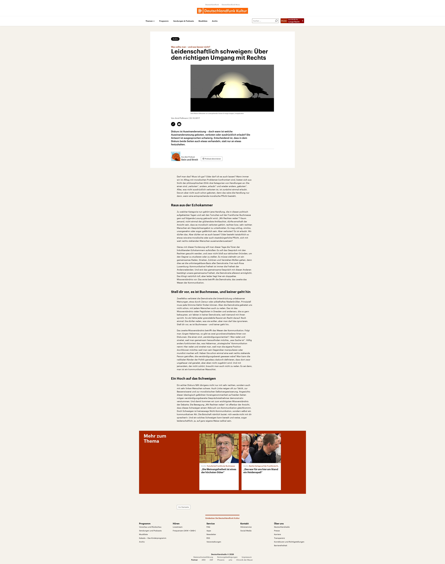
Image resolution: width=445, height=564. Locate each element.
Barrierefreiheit (280, 545)
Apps (209, 530)
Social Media (245, 530)
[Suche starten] (276, 21)
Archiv (215, 21)
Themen (149, 21)
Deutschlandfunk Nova (231, 5)
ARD (203, 560)
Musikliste (203, 21)
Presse (277, 530)
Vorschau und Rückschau (150, 527)
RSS (208, 538)
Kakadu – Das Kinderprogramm (152, 538)
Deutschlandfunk (212, 5)
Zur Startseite (183, 507)
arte (230, 560)
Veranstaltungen (214, 542)
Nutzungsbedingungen (227, 557)
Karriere (277, 534)
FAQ (208, 527)
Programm (164, 21)
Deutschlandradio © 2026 (222, 554)
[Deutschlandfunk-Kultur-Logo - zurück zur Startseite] (222, 11)
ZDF (211, 560)
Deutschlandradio (282, 527)
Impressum (247, 557)
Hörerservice (246, 527)
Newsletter (211, 534)
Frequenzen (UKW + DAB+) (184, 530)
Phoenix (220, 560)
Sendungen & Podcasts (183, 21)
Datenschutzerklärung (203, 557)
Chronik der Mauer (244, 560)
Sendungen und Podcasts (150, 530)
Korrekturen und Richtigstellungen (289, 542)
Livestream (178, 527)
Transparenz (279, 538)
